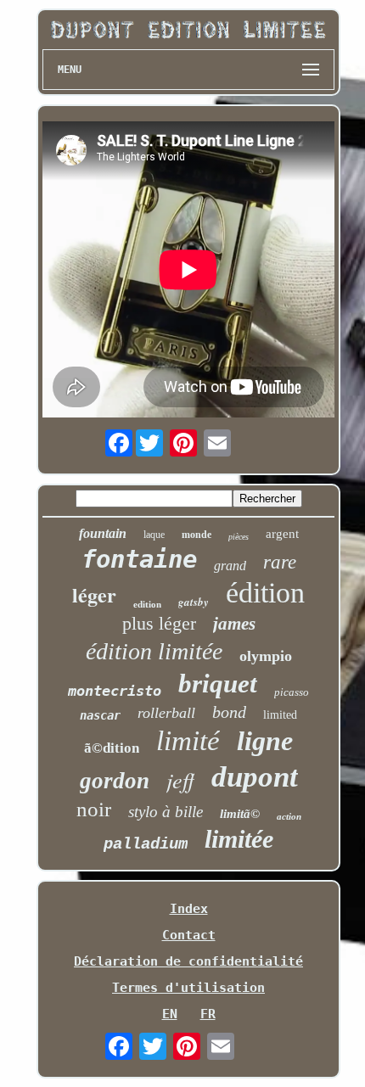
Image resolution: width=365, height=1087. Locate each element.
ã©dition (111, 748)
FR (208, 1014)
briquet (217, 683)
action (289, 816)
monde (196, 535)
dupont (254, 776)
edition (147, 604)
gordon (114, 780)
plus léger (159, 623)
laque (154, 535)
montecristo (114, 690)
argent (282, 534)
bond (229, 712)
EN (169, 1014)
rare (279, 562)
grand (230, 565)
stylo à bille (165, 812)
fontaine (139, 559)
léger (94, 594)
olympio (265, 655)
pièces (238, 536)
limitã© (240, 814)
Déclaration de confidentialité (188, 961)
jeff (180, 779)
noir (93, 809)
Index (189, 908)
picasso (291, 692)
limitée (239, 839)
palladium (146, 844)
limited (280, 715)
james (234, 624)
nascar (100, 715)
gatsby (193, 601)
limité (188, 741)
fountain (102, 533)
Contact (189, 935)
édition (265, 592)
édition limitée (154, 651)
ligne (265, 741)
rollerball (166, 712)
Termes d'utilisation (188, 987)
